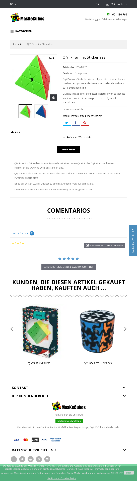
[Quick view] (42, 331)
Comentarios (68, 210)
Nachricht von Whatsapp (69, 421)
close (128, 472)
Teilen (76, 123)
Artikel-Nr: (69, 67)
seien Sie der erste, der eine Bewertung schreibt (68, 266)
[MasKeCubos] (27, 17)
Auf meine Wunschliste (78, 137)
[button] (104, 245)
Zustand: (68, 73)
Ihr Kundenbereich (30, 396)
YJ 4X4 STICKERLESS (39, 363)
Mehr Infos (68, 149)
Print (17, 132)
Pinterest (85, 123)
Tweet (67, 123)
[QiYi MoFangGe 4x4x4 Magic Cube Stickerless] (25, 111)
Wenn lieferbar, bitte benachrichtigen (82, 115)
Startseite (18, 44)
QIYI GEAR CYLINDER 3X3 (98, 363)
